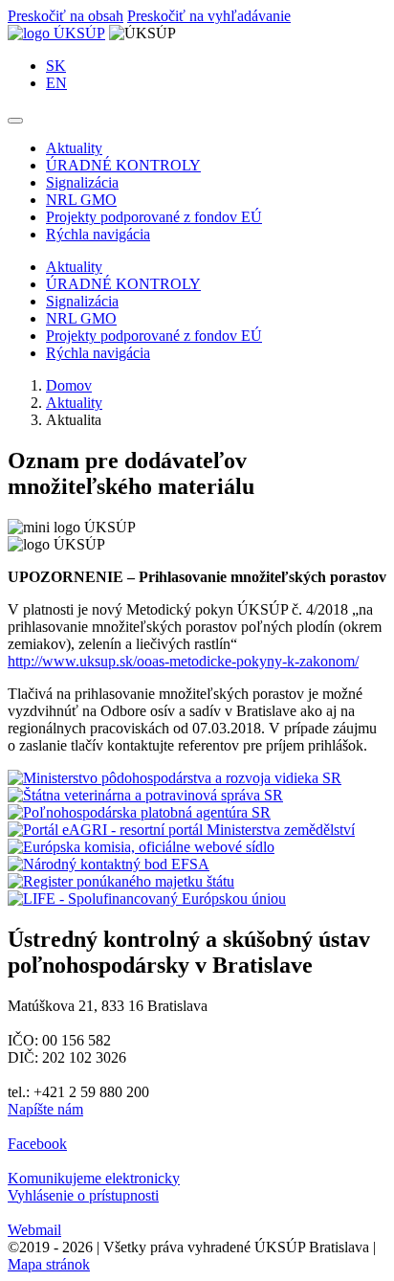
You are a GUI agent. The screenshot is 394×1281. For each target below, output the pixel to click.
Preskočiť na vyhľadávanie (209, 16)
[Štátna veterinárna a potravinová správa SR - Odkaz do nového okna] (145, 795)
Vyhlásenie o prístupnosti (83, 1195)
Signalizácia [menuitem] (82, 182)
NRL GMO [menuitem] (81, 199)
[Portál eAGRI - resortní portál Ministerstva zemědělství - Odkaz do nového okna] (181, 829)
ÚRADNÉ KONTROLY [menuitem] (123, 165)
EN (56, 83)
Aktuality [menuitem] (74, 148)
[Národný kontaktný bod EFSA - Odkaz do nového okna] (108, 864)
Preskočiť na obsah (65, 16)
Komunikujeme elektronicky (94, 1178)
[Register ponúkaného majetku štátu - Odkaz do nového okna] (121, 881)
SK (56, 65)
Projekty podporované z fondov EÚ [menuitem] (154, 217)
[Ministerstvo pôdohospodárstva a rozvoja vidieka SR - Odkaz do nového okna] (174, 778)
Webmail (34, 1230)
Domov (69, 385)
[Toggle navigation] (15, 121)
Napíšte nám (45, 1109)
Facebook (37, 1143)
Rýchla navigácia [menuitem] (98, 234)
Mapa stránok (49, 1264)
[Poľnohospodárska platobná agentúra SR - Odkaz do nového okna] (139, 812)
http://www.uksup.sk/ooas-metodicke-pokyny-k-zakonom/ (183, 661)
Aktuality (74, 402)
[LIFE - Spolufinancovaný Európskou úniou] (147, 898)
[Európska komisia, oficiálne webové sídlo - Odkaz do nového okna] (141, 847)
